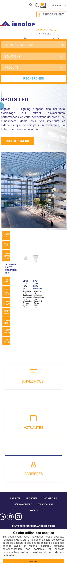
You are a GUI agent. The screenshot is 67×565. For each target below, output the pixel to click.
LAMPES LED (8, 235)
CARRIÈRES (33, 473)
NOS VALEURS (50, 498)
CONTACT (33, 510)
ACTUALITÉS (33, 427)
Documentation (17, 141)
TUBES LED (7, 281)
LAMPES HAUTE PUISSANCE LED (11, 268)
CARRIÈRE (15, 498)
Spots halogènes (10, 312)
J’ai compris (33, 561)
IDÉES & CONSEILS (23, 504)
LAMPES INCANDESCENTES (13, 331)
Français (56, 5)
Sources (54, 30)
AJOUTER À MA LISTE (26, 258)
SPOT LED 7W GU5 (25, 284)
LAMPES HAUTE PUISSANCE (10, 256)
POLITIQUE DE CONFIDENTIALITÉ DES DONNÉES (33, 526)
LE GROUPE (31, 498)
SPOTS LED (7, 245)
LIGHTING (41, 30)
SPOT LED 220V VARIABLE (38, 284)
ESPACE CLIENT (45, 504)
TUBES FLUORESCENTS (12, 341)
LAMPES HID (8, 321)
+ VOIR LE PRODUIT (25, 270)
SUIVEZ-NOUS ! (34, 381)
